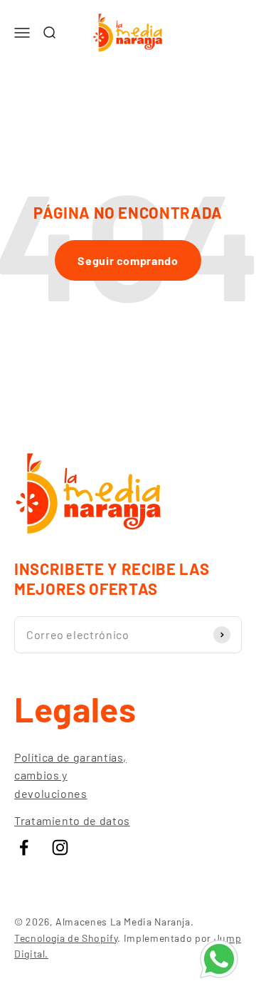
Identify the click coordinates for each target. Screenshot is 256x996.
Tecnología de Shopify (65, 938)
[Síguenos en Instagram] (60, 847)
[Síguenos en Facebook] (23, 847)
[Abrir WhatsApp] (219, 959)
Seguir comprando (128, 260)
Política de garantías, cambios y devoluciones (70, 775)
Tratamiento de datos (72, 820)
